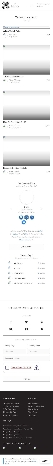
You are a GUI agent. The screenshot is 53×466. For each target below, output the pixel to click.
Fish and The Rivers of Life (15, 167)
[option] (26, 208)
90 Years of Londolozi (11, 406)
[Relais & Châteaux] (42, 448)
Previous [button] (11, 209)
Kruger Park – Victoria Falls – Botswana (17, 438)
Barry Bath (13, 34)
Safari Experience (9, 409)
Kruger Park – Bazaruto (11, 432)
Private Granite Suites (36, 406)
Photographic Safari (10, 412)
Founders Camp (33, 403)
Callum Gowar (14, 125)
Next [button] (42, 209)
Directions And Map (10, 415)
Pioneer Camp (33, 409)
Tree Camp (32, 415)
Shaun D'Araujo (14, 80)
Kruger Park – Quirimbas (12, 435)
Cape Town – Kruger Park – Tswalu (15, 426)
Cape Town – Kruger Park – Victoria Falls (18, 429)
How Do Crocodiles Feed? (14, 122)
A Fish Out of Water (12, 30)
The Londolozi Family (11, 403)
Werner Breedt (14, 171)
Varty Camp (32, 412)
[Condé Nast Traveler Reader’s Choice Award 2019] (11, 448)
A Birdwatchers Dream (13, 76)
